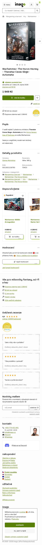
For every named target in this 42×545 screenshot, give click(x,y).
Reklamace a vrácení (9, 465)
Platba (12, 460)
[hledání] (37, 10)
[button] (21, 124)
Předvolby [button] (15, 519)
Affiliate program (8, 500)
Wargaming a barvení (14, 16)
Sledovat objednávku (10, 467)
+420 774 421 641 (12, 428)
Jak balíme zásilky (9, 463)
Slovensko (8, 475)
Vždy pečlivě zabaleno (13, 300)
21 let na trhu (9, 294)
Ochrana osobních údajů (11, 490)
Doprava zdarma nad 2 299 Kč (16, 287)
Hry (24, 16)
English (7, 477)
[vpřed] (39, 41)
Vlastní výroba (10, 297)
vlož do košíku (19, 98)
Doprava (5, 460)
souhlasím (20, 525)
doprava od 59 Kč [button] (8, 87)
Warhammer (32, 16)
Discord (7, 435)
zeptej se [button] (36, 104)
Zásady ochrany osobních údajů (16, 537)
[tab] (17, 64)
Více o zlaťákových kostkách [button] (27, 256)
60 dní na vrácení (11, 290)
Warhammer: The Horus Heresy (16, 177)
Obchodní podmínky (9, 488)
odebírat (33, 408)
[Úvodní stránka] (3, 16)
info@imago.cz (10, 432)
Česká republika (10, 472)
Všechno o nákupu (9, 458)
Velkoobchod (7, 495)
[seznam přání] (37, 97)
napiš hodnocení (22, 262)
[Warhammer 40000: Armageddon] (14, 217)
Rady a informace (8, 493)
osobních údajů (34, 414)
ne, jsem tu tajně (20, 531)
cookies (22, 512)
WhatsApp (8, 437)
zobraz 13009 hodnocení (11, 319)
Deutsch (7, 479)
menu (8, 5)
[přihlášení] (31, 4)
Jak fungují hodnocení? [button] (10, 268)
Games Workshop (8, 160)
